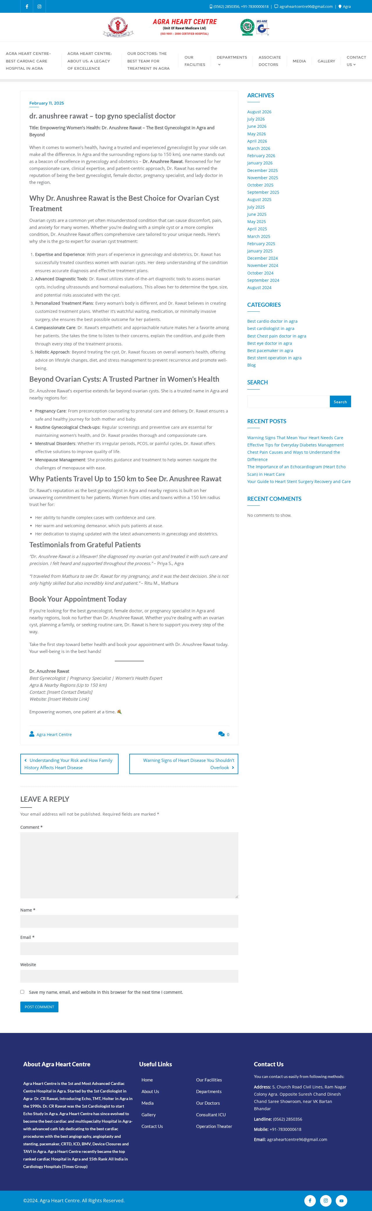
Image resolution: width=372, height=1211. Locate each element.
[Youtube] (341, 1201)
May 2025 (256, 221)
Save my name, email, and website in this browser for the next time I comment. (106, 992)
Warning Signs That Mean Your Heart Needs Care (295, 437)
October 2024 (260, 273)
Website (28, 964)
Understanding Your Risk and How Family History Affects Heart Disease (68, 763)
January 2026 (260, 163)
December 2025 (262, 170)
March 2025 (258, 236)
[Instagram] (326, 1201)
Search (257, 383)
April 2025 (257, 229)
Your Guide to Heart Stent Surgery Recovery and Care (299, 481)
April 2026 (257, 141)
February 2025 (261, 243)
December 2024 (262, 258)
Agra (346, 6)
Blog (251, 365)
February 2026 (261, 155)
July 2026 (256, 119)
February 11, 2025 (46, 103)
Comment (31, 827)
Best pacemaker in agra (270, 350)
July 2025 (256, 207)
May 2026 (256, 134)
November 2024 (262, 265)
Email (27, 937)
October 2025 (260, 185)
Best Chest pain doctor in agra (276, 336)
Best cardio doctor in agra (272, 321)
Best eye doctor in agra (269, 343)
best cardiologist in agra (270, 328)
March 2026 (258, 148)
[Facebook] (310, 1201)
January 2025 (260, 251)
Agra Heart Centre (53, 734)
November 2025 (262, 177)
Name (27, 910)
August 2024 (259, 287)
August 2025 (259, 199)
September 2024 (263, 280)
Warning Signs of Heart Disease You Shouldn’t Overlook (188, 763)
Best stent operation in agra (274, 357)
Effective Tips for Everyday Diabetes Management (295, 445)
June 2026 (257, 126)
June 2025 (257, 214)
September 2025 (263, 192)
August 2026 (259, 111)
